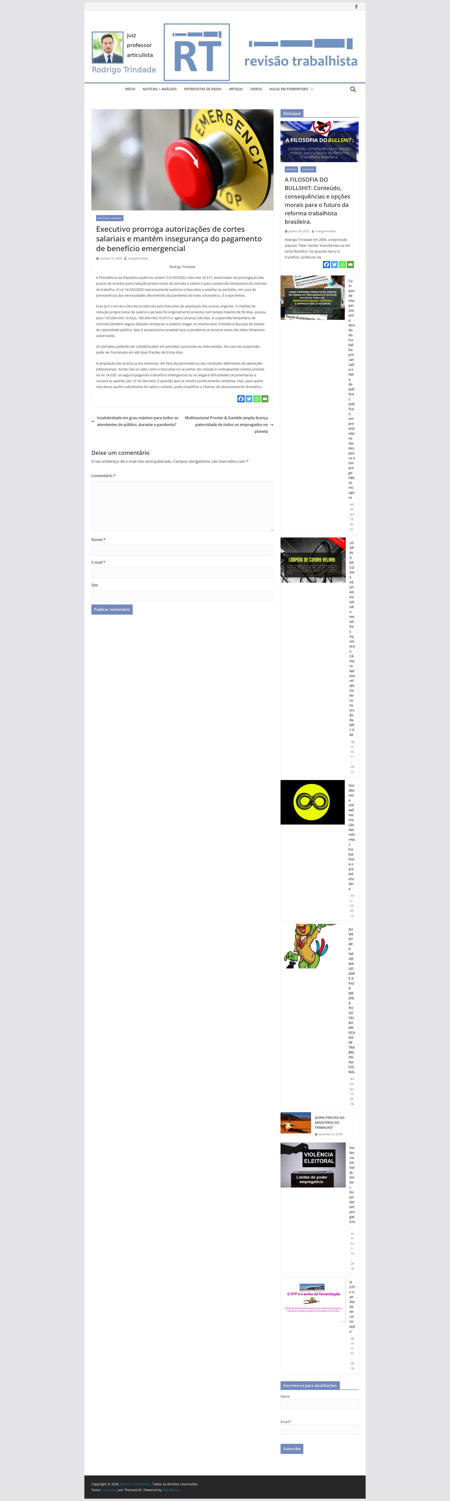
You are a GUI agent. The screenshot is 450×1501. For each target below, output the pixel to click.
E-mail (98, 562)
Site (94, 585)
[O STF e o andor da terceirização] (313, 1325)
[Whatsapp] (256, 398)
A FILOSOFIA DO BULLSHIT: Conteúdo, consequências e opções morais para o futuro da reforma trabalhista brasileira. (317, 200)
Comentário (103, 475)
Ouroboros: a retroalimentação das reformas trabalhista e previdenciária (352, 837)
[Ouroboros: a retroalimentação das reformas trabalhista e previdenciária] (313, 850)
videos (256, 89)
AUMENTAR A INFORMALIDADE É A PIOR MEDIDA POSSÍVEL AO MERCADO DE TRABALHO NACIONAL (352, 1000)
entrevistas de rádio (202, 89)
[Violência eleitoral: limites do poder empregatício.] (313, 1208)
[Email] (264, 398)
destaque (308, 169)
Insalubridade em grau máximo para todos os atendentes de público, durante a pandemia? (137, 421)
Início (130, 89)
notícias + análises (160, 89)
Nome (98, 539)
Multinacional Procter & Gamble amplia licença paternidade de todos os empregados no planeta (226, 424)
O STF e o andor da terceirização (352, 1306)
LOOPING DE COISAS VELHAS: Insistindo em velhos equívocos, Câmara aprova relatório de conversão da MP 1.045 (352, 639)
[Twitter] (248, 398)
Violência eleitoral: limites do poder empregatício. (352, 1187)
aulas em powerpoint (289, 89)
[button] (311, 89)
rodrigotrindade (138, 258)
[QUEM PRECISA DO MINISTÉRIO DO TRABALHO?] (296, 1126)
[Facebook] (240, 398)
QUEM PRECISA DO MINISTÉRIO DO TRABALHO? (330, 1122)
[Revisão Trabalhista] (225, 25)
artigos (236, 89)
